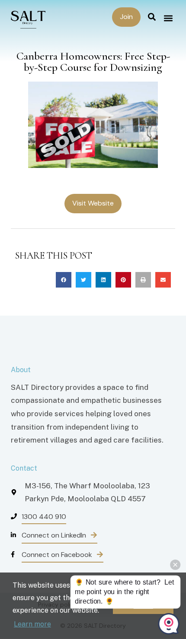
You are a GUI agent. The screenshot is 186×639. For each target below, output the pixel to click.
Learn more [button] (32, 624)
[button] (168, 18)
